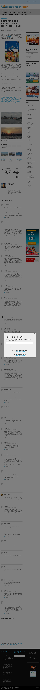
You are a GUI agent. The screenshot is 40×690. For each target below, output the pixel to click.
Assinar (8, 346)
